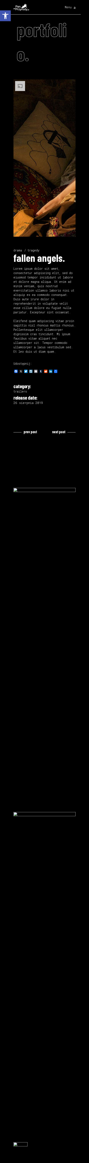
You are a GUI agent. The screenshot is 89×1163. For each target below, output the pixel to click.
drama (17, 250)
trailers (20, 391)
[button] (5, 15)
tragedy (33, 250)
